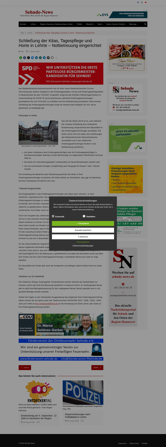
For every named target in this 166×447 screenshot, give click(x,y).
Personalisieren (83, 242)
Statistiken (90, 216)
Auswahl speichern (83, 230)
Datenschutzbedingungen (83, 246)
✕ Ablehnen (83, 237)
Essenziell (59, 216)
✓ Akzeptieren (83, 223)
